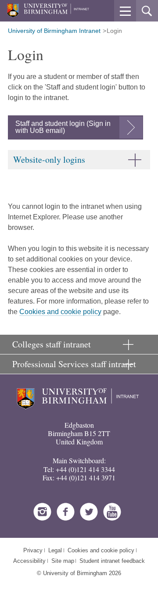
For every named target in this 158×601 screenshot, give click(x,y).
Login (114, 30)
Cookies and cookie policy (60, 311)
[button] (125, 11)
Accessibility (29, 561)
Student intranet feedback (112, 561)
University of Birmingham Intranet (54, 30)
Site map (62, 561)
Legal (55, 550)
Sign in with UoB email (63, 127)
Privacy (33, 550)
